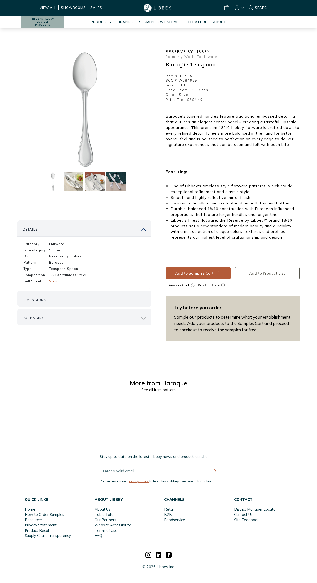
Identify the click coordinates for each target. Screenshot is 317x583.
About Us (102, 509)
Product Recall (37, 530)
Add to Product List (267, 273)
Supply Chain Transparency (48, 535)
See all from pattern (158, 389)
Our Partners (105, 519)
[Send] (214, 471)
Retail (169, 509)
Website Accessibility (113, 525)
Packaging (34, 318)
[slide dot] (52, 181)
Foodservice (174, 519)
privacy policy (138, 481)
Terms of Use (106, 530)
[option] (84, 109)
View (53, 281)
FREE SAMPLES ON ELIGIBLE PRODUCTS (43, 21)
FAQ (98, 535)
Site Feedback (246, 519)
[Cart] (226, 8)
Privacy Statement (41, 525)
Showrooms (73, 8)
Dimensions (35, 300)
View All (48, 8)
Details (30, 229)
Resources (34, 519)
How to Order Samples (44, 514)
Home (30, 509)
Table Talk (104, 514)
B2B (168, 514)
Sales (96, 8)
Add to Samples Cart (194, 273)
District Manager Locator (255, 509)
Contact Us (243, 514)
